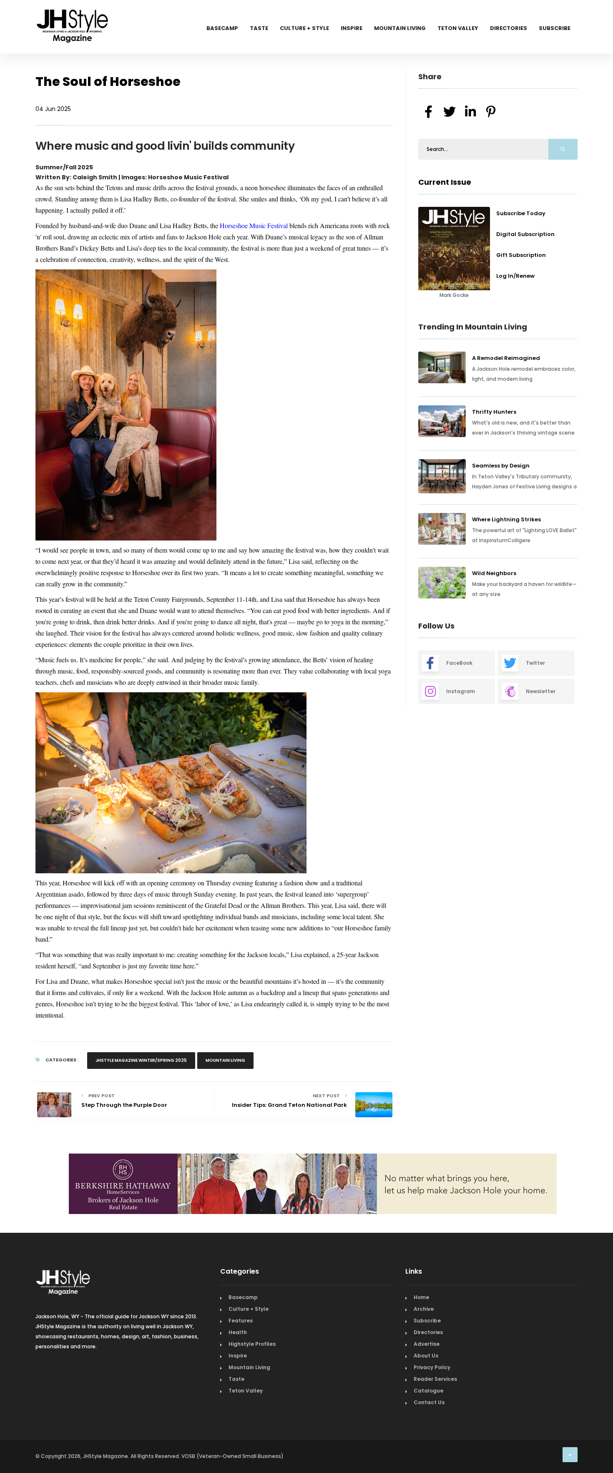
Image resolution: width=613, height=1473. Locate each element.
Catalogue (428, 1390)
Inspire (351, 28)
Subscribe (554, 28)
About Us (426, 1355)
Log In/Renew (515, 276)
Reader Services (435, 1379)
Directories (508, 28)
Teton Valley (457, 28)
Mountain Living (400, 28)
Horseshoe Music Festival (254, 225)
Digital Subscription (525, 234)
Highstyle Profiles (252, 1343)
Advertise (427, 1343)
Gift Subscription (521, 255)
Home (421, 1297)
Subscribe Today (520, 213)
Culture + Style (304, 28)
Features (241, 1320)
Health (238, 1332)
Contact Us (429, 1402)
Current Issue (444, 182)
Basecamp (222, 28)
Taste (259, 28)
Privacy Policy (432, 1367)
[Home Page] (73, 14)
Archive (424, 1308)
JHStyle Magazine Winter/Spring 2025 (141, 1060)
